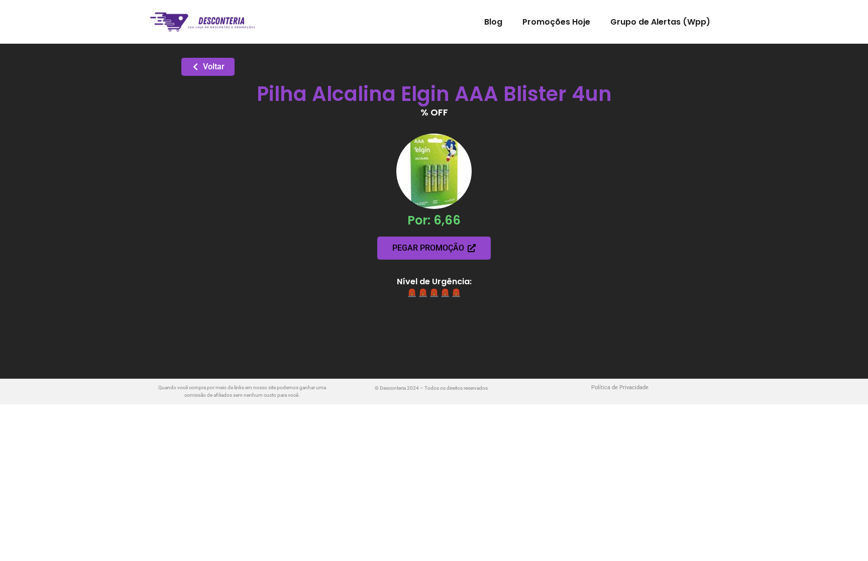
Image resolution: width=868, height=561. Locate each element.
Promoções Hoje (556, 22)
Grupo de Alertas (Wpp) (660, 22)
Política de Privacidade (619, 387)
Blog (493, 22)
